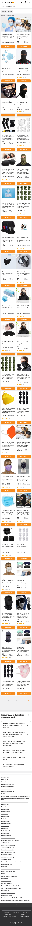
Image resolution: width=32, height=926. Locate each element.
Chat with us (6, 912)
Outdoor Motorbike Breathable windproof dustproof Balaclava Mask (15, 799)
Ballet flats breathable (6, 789)
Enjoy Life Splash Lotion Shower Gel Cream (11, 885)
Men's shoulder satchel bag (7, 857)
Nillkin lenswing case (6, 873)
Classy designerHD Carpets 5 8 (8, 893)
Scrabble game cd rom (6, 881)
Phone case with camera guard (8, 852)
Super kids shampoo (6, 859)
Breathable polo (5, 818)
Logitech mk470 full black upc (8, 871)
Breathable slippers (5, 821)
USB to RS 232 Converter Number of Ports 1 (11, 888)
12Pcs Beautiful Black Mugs (7, 847)
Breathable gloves (5, 782)
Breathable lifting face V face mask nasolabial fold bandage (14, 802)
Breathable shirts (5, 826)
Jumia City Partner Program (9, 918)
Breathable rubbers (5, 816)
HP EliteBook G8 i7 (5, 890)
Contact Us (26, 912)
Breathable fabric (5, 777)
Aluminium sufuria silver (6, 883)
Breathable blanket (5, 811)
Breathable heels (5, 833)
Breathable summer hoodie (7, 791)
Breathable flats (4, 779)
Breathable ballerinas (6, 835)
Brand (3, 11)
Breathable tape (4, 804)
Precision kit (4, 866)
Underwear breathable (6, 823)
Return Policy (24, 914)
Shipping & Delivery (9, 914)
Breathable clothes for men (7, 784)
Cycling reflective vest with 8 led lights (10, 840)
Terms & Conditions (24, 921)
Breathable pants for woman (7, 786)
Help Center (16, 912)
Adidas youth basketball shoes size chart (10, 869)
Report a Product (25, 918)
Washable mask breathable (7, 793)
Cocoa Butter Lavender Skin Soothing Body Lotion (12, 897)
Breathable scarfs (5, 809)
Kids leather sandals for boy (7, 850)
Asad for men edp (5, 842)
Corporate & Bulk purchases (9, 916)
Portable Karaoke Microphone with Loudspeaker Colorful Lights (15, 900)
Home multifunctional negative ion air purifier (11, 862)
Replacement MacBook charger (8, 845)
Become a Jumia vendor (24, 916)
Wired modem (4, 878)
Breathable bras (4, 828)
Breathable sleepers (5, 806)
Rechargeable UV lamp (6, 854)
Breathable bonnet (5, 830)
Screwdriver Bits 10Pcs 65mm (8, 838)
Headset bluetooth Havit (6, 895)
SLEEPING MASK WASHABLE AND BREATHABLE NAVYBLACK (15, 796)
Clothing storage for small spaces (9, 876)
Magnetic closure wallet (6, 864)
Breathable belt (4, 814)
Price (9, 11)
